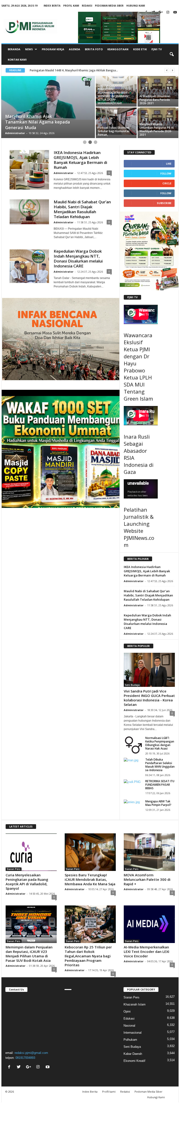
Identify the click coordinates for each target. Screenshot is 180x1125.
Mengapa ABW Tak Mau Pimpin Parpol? (158, 803)
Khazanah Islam (135, 1004)
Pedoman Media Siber (109, 5)
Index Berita (52, 5)
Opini (127, 1011)
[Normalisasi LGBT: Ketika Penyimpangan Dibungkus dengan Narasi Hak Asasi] (133, 745)
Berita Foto (94, 49)
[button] (171, 54)
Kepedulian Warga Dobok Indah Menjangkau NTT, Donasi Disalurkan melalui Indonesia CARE (78, 258)
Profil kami (71, 5)
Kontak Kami (17, 59)
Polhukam (130, 1039)
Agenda (74, 49)
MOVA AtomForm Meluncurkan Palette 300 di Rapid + (147, 879)
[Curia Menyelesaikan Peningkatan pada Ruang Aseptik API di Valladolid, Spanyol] (31, 852)
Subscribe (164, 203)
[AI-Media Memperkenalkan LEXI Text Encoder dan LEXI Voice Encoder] (149, 924)
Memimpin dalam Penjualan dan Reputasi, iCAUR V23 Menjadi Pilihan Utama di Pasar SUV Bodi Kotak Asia (29, 954)
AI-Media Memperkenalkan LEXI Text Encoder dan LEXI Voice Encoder (146, 951)
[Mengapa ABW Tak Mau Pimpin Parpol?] (133, 807)
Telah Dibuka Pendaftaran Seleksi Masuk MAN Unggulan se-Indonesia (160, 765)
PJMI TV (156, 49)
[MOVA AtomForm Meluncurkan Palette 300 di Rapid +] (149, 852)
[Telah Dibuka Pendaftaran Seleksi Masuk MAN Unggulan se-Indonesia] (133, 765)
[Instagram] (168, 12)
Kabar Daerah (133, 1053)
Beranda (14, 49)
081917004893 (25, 1057)
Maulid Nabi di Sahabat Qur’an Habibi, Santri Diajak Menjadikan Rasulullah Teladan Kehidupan (82, 209)
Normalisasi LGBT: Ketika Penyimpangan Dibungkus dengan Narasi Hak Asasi (159, 743)
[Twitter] (19, 1067)
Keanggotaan (117, 49)
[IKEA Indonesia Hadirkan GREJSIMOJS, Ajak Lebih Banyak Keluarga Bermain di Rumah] (29, 169)
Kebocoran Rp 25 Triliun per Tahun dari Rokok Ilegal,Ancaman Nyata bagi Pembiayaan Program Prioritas (88, 956)
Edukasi (129, 1018)
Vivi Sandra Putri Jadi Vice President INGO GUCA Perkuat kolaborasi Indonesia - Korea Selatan (149, 698)
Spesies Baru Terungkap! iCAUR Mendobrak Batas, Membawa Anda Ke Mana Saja (90, 879)
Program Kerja (53, 49)
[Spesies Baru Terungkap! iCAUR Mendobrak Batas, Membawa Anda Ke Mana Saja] (90, 852)
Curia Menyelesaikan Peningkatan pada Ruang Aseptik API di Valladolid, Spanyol (27, 882)
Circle (166, 183)
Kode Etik (140, 49)
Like (168, 163)
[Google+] (160, 12)
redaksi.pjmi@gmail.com (31, 1053)
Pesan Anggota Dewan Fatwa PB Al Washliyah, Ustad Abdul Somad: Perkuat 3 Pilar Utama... (90, 70)
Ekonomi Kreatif (134, 1061)
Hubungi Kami (135, 5)
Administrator (15, 133)
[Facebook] (9, 1067)
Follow (165, 173)
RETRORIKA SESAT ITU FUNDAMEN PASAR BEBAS (159, 784)
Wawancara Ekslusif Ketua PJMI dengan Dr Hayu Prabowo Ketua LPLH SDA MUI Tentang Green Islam (138, 367)
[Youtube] (175, 12)
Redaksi (87, 5)
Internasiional (133, 1032)
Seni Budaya (132, 685)
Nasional (129, 1025)
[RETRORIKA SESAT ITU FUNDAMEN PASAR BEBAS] (133, 786)
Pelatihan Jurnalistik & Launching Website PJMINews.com (139, 527)
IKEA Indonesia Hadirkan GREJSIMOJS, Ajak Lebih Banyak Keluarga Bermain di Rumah (80, 160)
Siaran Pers (13, 869)
